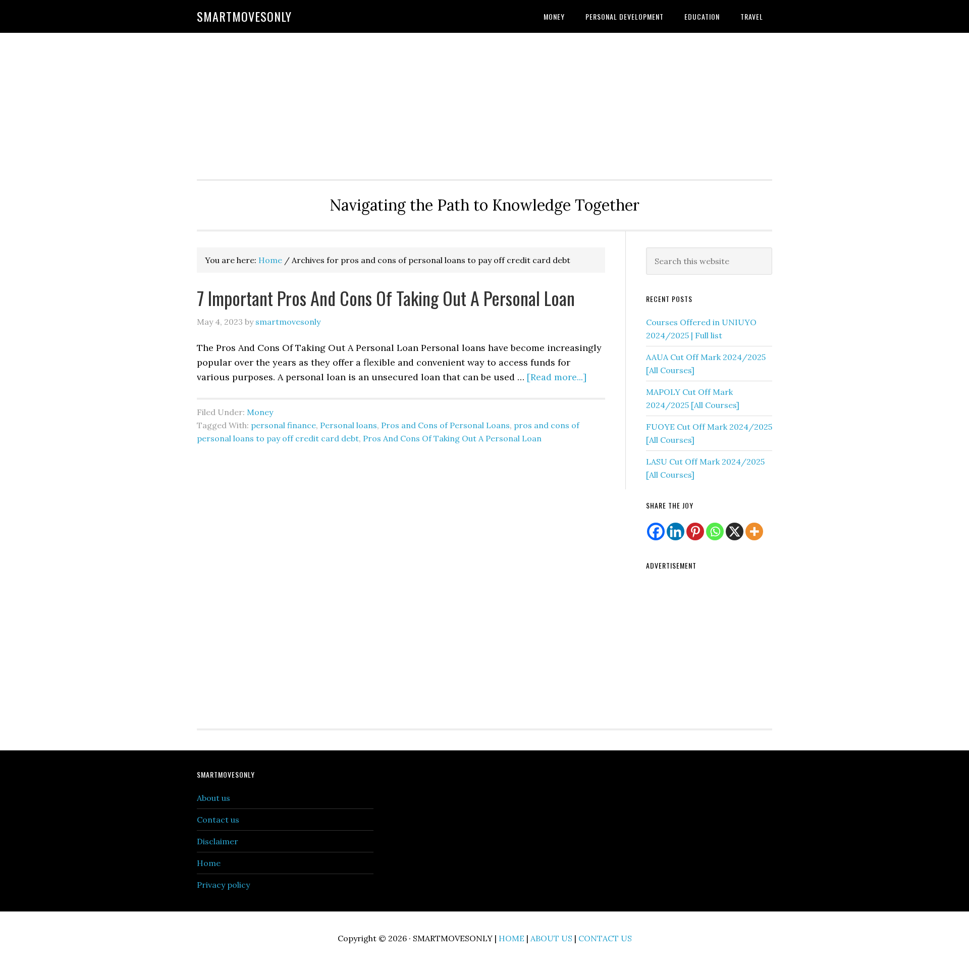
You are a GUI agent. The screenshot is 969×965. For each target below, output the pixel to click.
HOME (511, 938)
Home (209, 863)
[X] (734, 531)
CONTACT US (605, 938)
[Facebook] (656, 531)
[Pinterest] (695, 531)
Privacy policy (223, 885)
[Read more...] (556, 377)
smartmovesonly (244, 16)
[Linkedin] (675, 531)
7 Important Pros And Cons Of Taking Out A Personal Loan (386, 297)
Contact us (218, 820)
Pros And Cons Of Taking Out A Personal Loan (452, 438)
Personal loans (348, 425)
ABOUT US (551, 938)
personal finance (283, 425)
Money (260, 412)
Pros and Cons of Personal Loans (445, 425)
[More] (754, 531)
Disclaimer (217, 841)
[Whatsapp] (715, 531)
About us (213, 798)
